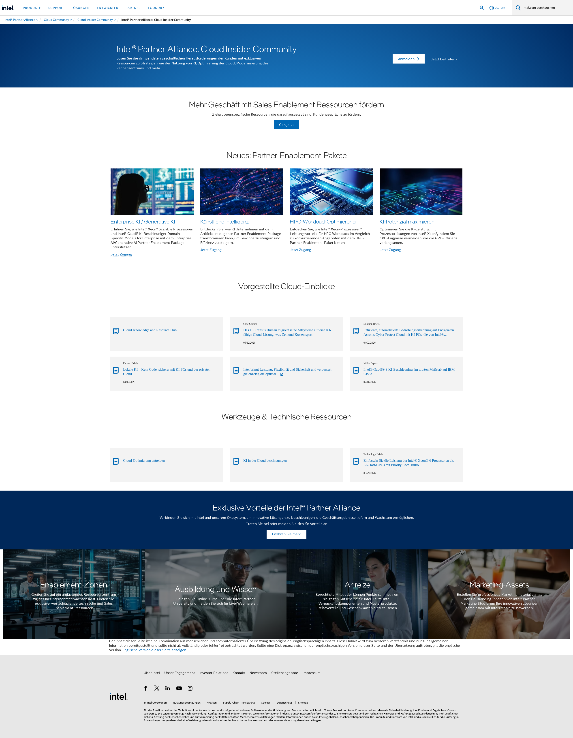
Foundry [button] (156, 8)
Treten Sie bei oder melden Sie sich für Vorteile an (286, 524)
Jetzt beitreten (443, 59)
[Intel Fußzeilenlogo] (119, 696)
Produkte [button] (32, 8)
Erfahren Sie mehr (286, 534)
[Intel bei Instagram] (190, 689)
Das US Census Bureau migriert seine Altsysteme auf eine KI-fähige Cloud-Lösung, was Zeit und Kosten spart (287, 332)
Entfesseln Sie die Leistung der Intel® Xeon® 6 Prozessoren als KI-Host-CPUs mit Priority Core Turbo (408, 463)
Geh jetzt (286, 125)
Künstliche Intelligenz (224, 221)
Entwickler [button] (107, 8)
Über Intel (152, 673)
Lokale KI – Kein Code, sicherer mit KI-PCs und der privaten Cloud (166, 372)
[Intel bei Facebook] (146, 689)
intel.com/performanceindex (316, 713)
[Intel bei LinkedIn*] (168, 689)
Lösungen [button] (80, 8)
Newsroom (258, 673)
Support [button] (56, 8)
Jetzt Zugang (121, 254)
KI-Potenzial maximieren (407, 221)
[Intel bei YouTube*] (179, 689)
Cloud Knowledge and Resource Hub (150, 330)
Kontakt (239, 673)
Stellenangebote (284, 673)
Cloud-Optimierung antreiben (144, 460)
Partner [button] (133, 8)
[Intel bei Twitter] (157, 689)
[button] (286, 204)
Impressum (312, 673)
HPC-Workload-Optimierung (323, 221)
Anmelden (406, 59)
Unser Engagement (179, 673)
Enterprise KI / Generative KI (143, 221)
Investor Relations (213, 673)
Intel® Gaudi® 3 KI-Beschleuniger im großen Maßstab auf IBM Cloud (409, 372)
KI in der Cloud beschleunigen (265, 460)
